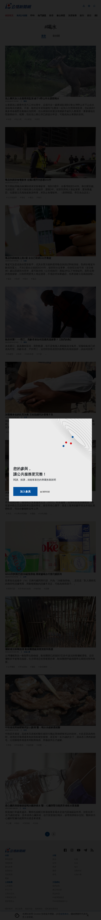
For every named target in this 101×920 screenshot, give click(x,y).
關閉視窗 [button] (46, 492)
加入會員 (25, 491)
